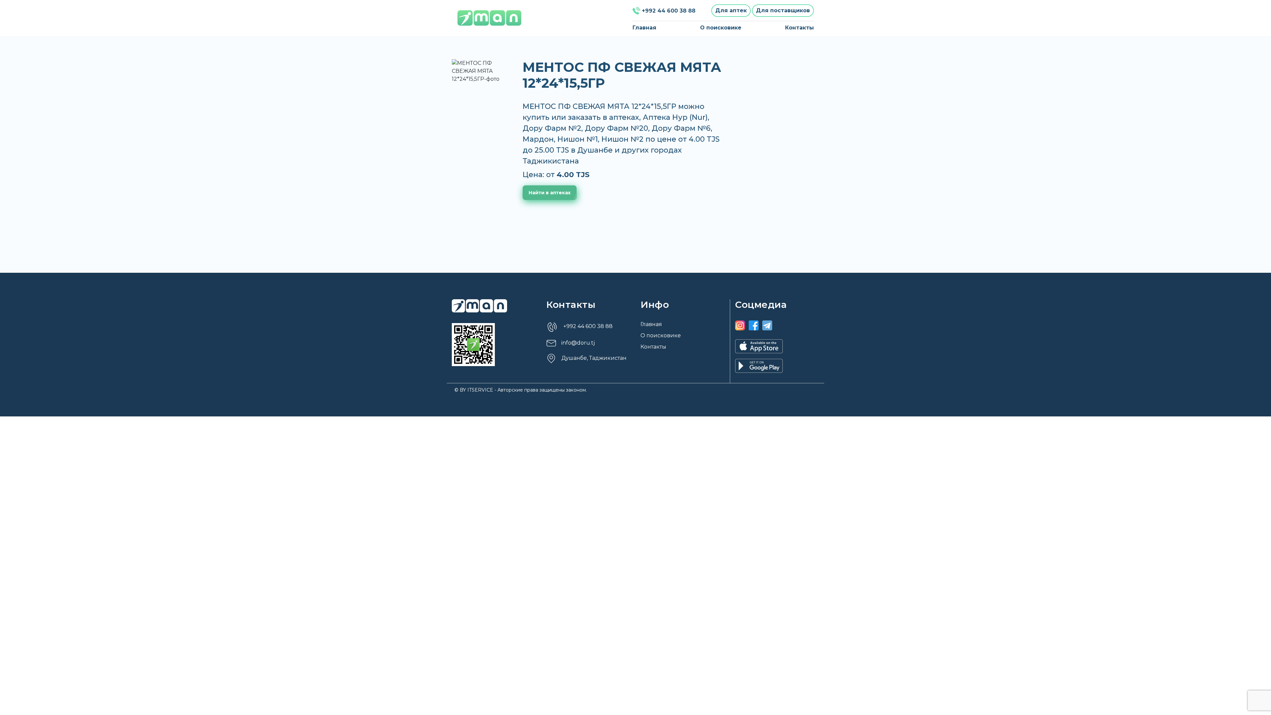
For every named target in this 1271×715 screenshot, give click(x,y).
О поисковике (720, 27)
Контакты (799, 27)
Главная (644, 27)
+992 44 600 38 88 (668, 11)
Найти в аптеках (550, 193)
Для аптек (731, 10)
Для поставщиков (783, 10)
